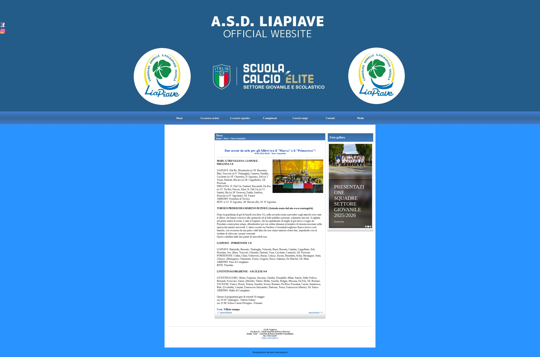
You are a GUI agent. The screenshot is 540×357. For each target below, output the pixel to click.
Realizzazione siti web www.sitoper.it (270, 352)
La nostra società (210, 118)
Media (360, 118)
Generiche (339, 221)
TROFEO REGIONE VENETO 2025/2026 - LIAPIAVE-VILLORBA (370, 226)
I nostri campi (300, 118)
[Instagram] (2, 30)
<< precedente (224, 312)
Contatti (330, 118)
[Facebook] (2, 24)
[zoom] (298, 192)
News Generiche (238, 138)
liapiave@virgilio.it (270, 338)
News (226, 138)
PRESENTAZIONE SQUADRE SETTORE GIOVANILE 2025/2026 (349, 201)
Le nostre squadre (240, 118)
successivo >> (316, 312)
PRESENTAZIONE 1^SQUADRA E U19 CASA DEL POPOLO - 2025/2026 (366, 226)
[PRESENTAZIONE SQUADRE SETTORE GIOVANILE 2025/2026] (350, 158)
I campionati (270, 118)
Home (179, 118)
